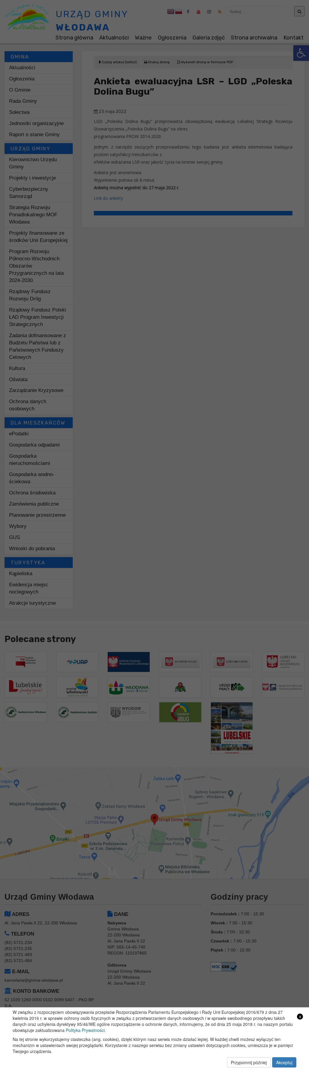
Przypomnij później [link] (249, 1062)
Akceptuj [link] (284, 1062)
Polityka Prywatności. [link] (86, 1030)
